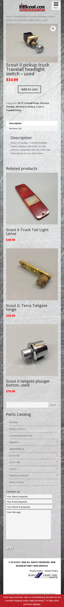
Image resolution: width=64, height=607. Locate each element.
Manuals (14, 442)
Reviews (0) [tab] (15, 128)
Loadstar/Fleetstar (20, 435)
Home (8, 16)
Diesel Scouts (17, 429)
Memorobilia (16, 449)
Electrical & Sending (38, 16)
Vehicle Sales (16, 482)
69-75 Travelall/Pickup (28, 103)
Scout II (40, 106)
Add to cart (29, 89)
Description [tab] (15, 123)
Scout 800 (14, 462)
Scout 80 (14, 455)
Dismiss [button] (36, 604)
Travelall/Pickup (20, 16)
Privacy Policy (36, 570)
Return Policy (51, 570)
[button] (53, 28)
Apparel (13, 422)
